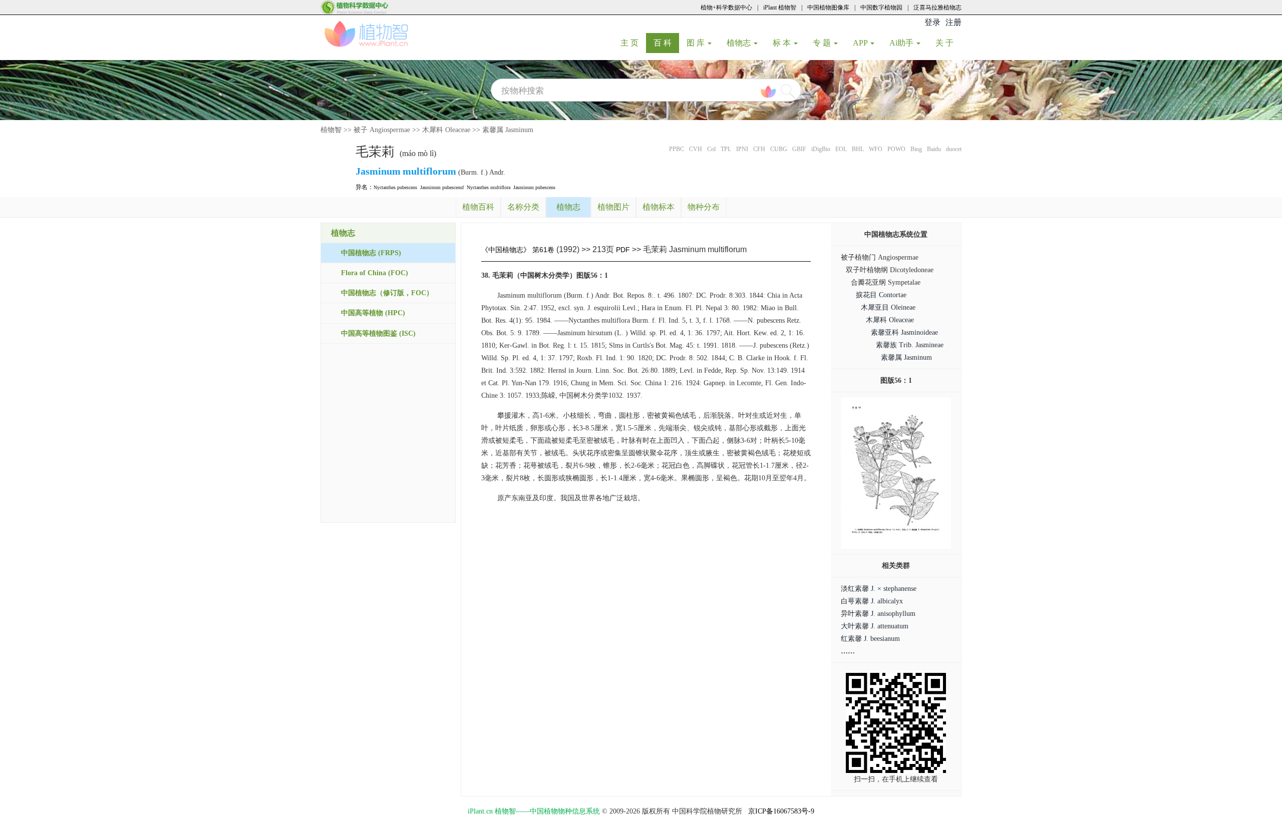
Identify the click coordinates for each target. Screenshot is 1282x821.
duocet (953, 149)
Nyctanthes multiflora (488, 187)
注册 (953, 22)
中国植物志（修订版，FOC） (387, 293)
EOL (841, 149)
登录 (932, 22)
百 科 (666, 42)
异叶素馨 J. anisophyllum (878, 613)
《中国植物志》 (505, 250)
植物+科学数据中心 (726, 7)
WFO (875, 149)
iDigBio (820, 149)
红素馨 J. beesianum (870, 638)
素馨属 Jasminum (507, 130)
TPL (726, 149)
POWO (896, 149)
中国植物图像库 (828, 7)
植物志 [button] (740, 43)
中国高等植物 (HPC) (373, 313)
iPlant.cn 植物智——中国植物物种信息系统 (534, 811)
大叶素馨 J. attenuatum (874, 626)
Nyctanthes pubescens (395, 187)
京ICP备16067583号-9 (781, 811)
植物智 (331, 130)
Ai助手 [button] (902, 43)
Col (711, 149)
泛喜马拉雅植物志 (937, 7)
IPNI (742, 149)
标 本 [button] (783, 43)
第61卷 (543, 250)
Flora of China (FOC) (374, 273)
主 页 (633, 42)
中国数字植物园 (881, 7)
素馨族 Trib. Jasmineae (909, 345)
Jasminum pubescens (534, 187)
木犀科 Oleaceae (446, 130)
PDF (623, 250)
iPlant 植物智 (779, 7)
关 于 (948, 42)
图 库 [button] (697, 43)
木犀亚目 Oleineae (888, 307)
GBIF (799, 149)
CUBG (778, 149)
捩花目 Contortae (881, 295)
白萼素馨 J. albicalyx (872, 601)
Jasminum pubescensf (442, 187)
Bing (916, 149)
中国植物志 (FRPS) (371, 253)
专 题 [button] (823, 43)
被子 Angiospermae (382, 130)
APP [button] (861, 43)
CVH (695, 149)
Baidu (934, 149)
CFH (759, 149)
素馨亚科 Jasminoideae (904, 332)
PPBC (676, 149)
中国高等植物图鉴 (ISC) (378, 333)
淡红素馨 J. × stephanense (878, 588)
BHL (858, 149)
